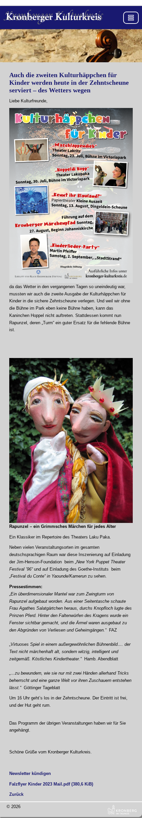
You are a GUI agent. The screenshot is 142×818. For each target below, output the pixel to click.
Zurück (16, 794)
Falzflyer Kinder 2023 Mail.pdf (51, 784)
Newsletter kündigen (30, 773)
